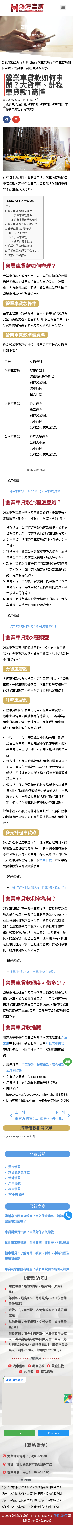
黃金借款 (58, 1065)
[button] (63, 7)
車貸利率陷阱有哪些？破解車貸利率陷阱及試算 (37, 1269)
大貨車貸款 (20, 233)
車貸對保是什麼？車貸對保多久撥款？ (31, 1232)
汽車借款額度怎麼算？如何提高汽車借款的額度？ (32, 1500)
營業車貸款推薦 (16, 255)
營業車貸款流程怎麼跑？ (22, 224)
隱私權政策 (61, 1515)
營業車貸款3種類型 (19, 228)
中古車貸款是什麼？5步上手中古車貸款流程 (35, 491)
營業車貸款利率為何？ (21, 246)
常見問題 (29, 62)
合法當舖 (20, 104)
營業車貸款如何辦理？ (21, 211)
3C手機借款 (14, 1070)
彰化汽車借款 (55, 1043)
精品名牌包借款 (19, 1172)
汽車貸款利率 (60, 104)
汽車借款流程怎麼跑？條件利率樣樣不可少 (34, 626)
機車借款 (43, 1065)
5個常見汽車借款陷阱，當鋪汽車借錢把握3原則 (31, 1506)
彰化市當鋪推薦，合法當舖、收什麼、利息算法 (37, 1242)
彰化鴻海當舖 (11, 62)
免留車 (10, 104)
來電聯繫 (36, 45)
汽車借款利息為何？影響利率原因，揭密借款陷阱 (32, 1493)
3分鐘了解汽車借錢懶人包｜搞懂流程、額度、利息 (39, 887)
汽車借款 (44, 62)
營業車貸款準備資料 (25, 219)
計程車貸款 (27, 109)
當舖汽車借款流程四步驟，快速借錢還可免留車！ (32, 1487)
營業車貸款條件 (23, 215)
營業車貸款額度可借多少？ (23, 250)
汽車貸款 (45, 104)
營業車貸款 (13, 109)
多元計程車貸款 (23, 241)
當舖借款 (14, 1178)
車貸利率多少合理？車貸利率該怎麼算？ (33, 971)
